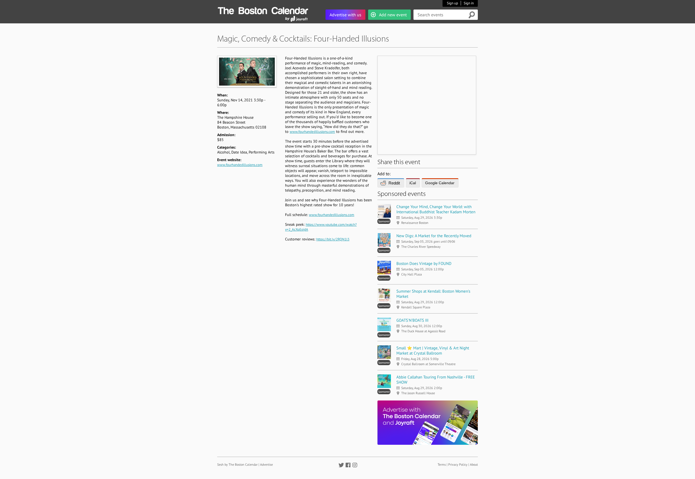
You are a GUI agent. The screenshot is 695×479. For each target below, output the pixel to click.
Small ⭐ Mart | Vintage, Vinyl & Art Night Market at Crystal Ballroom (432, 350)
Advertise (266, 464)
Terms (442, 464)
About (474, 464)
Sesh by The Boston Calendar (237, 464)
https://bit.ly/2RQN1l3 (332, 239)
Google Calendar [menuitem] (439, 183)
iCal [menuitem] (412, 183)
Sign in (469, 3)
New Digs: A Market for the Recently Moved (433, 235)
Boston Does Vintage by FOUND (423, 263)
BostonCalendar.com (262, 10)
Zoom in (246, 71)
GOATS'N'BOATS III (412, 320)
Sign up (452, 3)
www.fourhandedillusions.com (240, 164)
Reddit (394, 183)
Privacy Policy (457, 464)
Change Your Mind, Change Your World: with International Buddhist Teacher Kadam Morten (435, 209)
